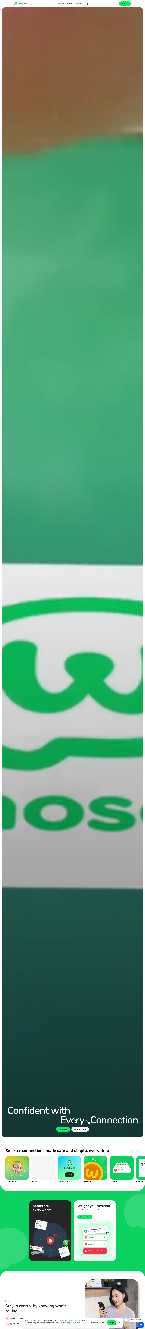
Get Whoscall (63, 1129)
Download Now (85, 1217)
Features (61, 4)
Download (125, 4)
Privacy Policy (70, 1323)
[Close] (119, 1323)
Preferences (94, 1323)
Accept (111, 1323)
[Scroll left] (132, 1151)
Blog (86, 4)
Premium (69, 4)
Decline (102, 1323)
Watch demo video (80, 1129)
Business (78, 4)
